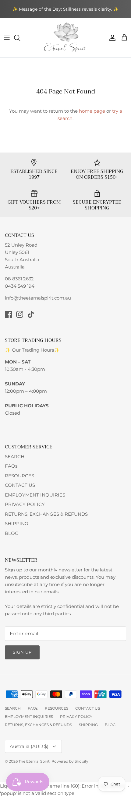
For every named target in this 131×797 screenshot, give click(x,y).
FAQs (11, 466)
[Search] (20, 37)
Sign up (22, 652)
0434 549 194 (19, 286)
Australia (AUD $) (29, 746)
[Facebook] (8, 314)
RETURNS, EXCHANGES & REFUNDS (46, 514)
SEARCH (14, 456)
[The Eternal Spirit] (65, 37)
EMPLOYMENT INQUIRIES (35, 495)
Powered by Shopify (69, 761)
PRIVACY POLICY (25, 504)
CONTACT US (20, 485)
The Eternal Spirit (34, 761)
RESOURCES (19, 476)
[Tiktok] (30, 314)
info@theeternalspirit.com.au (38, 298)
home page (92, 111)
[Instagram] (19, 314)
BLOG (12, 533)
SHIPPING (16, 523)
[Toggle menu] (6, 37)
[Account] (111, 37)
